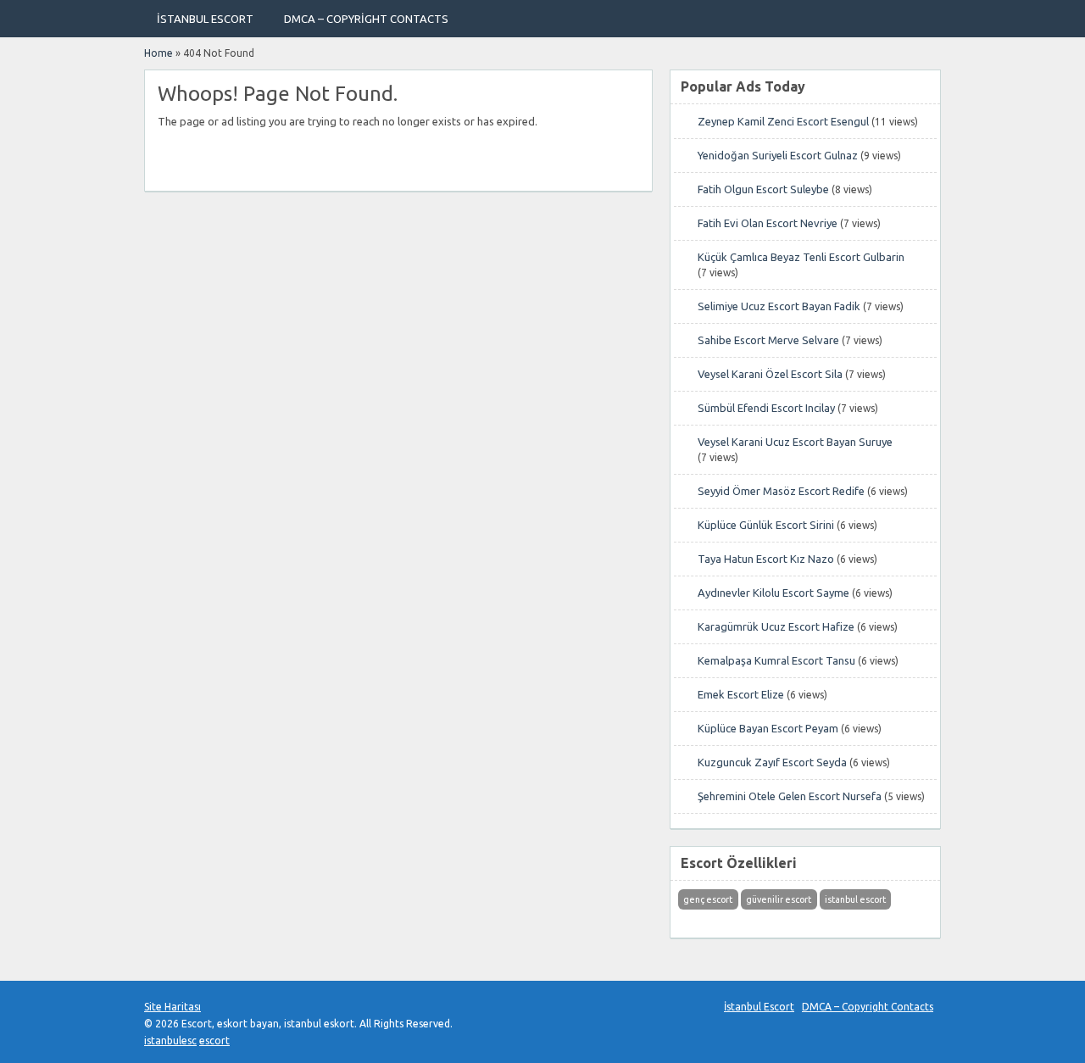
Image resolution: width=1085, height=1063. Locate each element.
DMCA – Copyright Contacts (366, 19)
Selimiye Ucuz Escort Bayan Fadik (779, 306)
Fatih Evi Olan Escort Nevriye (767, 223)
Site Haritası (172, 1006)
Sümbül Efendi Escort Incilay (766, 408)
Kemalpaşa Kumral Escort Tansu (776, 660)
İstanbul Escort (205, 19)
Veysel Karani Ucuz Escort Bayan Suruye (795, 442)
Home (158, 52)
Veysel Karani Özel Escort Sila (770, 374)
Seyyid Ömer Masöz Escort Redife (781, 491)
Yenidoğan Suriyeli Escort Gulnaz (778, 155)
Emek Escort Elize (741, 694)
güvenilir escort (778, 899)
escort (214, 1040)
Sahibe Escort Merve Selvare (768, 340)
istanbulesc (170, 1040)
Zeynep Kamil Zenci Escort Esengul (783, 121)
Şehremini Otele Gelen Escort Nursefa (790, 796)
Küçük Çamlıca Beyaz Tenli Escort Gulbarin (801, 257)
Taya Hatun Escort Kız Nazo (766, 559)
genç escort (707, 899)
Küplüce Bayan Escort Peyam (768, 728)
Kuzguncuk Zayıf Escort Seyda (772, 762)
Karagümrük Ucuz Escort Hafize (776, 626)
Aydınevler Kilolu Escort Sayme (773, 592)
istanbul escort (855, 899)
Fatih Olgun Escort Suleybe (763, 189)
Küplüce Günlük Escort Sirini (766, 525)
